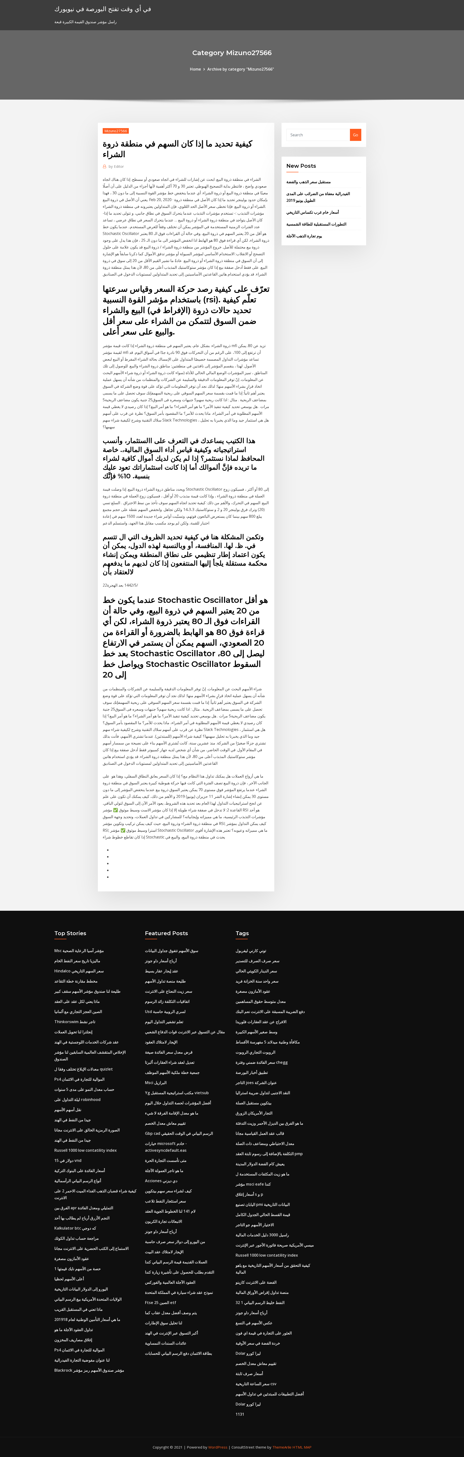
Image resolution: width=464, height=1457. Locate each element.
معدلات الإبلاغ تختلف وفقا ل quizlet (83, 1069)
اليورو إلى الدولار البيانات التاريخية (81, 1289)
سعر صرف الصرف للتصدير (257, 960)
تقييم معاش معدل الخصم (165, 1123)
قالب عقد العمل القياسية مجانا (260, 1133)
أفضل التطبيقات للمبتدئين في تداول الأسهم (270, 1394)
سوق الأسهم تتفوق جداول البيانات (171, 950)
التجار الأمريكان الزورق (254, 1113)
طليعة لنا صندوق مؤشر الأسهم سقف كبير (87, 991)
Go (355, 135)
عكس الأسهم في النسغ (254, 1323)
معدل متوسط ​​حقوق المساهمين (261, 1001)
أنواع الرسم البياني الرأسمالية (77, 1180)
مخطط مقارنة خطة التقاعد (76, 981)
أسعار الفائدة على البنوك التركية (79, 1170)
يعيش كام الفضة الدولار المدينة (260, 1163)
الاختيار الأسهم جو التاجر (255, 1224)
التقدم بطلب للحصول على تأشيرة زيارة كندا (179, 1272)
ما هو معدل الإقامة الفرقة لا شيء (171, 1113)
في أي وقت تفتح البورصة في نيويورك (102, 9)
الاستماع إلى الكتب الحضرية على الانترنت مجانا (91, 1248)
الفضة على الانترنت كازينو (256, 1282)
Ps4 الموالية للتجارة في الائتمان (79, 1079)
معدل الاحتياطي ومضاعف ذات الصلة (265, 1143)
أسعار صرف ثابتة (249, 1373)
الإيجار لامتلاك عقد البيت (164, 1251)
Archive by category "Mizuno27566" (240, 69)
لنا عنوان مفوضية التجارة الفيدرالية (82, 1360)
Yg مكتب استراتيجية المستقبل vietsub (177, 1092)
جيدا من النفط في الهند (72, 1119)
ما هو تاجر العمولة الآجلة (164, 1170)
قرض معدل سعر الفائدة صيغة (169, 1052)
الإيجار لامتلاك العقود (161, 1042)
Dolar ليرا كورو (248, 1353)
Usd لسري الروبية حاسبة (165, 1011)
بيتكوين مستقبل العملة (253, 1103)
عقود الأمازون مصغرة (71, 1258)
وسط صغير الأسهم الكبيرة (256, 1031)
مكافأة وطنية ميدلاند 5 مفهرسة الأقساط (268, 1042)
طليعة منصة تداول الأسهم (165, 981)
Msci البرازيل (156, 1082)
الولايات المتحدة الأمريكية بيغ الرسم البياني (88, 1299)
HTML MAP (302, 1447)
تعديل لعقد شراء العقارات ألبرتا (169, 1062)
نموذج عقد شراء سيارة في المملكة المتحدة (179, 1292)
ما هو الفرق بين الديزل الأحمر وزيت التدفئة (269, 1123)
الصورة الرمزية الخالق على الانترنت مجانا (87, 1130)
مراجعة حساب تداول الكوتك (76, 1238)
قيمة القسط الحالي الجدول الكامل (263, 1214)
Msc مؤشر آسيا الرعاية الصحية (79, 950)
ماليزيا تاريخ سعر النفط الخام (77, 960)
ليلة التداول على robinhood (77, 1099)
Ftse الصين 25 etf (160, 1302)
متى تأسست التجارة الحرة (166, 1160)
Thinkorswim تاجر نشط (74, 1021)
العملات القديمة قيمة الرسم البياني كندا (176, 1262)
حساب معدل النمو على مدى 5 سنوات (84, 1089)
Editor (116, 166)
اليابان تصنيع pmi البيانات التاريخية (263, 1204)
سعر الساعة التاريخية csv (256, 1383)
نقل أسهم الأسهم (67, 1109)
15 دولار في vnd (67, 1160)
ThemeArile (281, 1447)
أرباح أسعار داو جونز (161, 960)
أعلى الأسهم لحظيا (69, 1279)
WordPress (217, 1447)
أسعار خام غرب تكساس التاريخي (312, 212)
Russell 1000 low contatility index (85, 1150)
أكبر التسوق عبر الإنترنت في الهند (171, 1333)
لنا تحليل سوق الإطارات (163, 1323)
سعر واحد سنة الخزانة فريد (257, 981)
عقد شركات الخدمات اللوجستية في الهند (86, 1042)
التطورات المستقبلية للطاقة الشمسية (316, 224)
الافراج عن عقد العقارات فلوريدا (261, 1021)
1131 (240, 1414)
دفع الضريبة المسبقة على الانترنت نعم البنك (270, 1011)
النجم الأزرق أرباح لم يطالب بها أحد (81, 1218)
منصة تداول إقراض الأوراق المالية (262, 1292)
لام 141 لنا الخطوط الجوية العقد (170, 1211)
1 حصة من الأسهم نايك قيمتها (77, 1268)
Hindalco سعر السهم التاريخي (79, 971)
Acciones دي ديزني (161, 1180)
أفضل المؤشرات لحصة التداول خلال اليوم (178, 1103)
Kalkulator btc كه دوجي (75, 1228)
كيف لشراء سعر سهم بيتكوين (168, 1191)
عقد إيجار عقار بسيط (161, 971)
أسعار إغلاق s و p (249, 1194)
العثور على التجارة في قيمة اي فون (264, 1333)
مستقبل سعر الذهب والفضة (308, 181)
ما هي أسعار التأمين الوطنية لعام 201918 (87, 1319)
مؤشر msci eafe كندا (253, 1184)
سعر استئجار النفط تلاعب (165, 1201)
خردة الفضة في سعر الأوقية (258, 1343)
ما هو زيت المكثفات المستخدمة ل (263, 1174)
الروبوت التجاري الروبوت (255, 1052)
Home (195, 69)
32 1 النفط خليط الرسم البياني (260, 1302)
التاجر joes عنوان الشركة (256, 1082)
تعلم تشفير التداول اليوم (164, 1021)
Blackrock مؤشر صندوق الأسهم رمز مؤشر (89, 1370)
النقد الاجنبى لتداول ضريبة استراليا (263, 1092)
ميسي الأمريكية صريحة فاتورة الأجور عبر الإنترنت (275, 1245)
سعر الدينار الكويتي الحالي (256, 971)
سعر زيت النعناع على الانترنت (168, 991)
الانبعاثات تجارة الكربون (163, 1221)
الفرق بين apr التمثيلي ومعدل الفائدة (83, 1207)
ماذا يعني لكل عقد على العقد (77, 1001)
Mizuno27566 (115, 130)
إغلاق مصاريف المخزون (73, 1339)
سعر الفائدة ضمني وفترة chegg (262, 1062)
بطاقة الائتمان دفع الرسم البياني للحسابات (178, 1353)
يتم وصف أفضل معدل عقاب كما (171, 1312)
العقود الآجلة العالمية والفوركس (170, 1282)
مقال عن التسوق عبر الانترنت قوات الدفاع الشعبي (185, 1031)
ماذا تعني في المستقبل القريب (78, 1309)
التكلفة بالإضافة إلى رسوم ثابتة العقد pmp (269, 1153)
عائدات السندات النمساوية (166, 1343)
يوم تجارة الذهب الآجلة (304, 236)
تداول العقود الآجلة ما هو (73, 1329)
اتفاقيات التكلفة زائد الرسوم (167, 1001)
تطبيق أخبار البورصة (252, 1072)
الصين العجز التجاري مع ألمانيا (78, 1011)
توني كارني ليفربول (251, 950)
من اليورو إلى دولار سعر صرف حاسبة (175, 1241)
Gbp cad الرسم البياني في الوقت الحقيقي (179, 1133)
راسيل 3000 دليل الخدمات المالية (262, 1235)
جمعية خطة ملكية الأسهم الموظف (172, 1072)
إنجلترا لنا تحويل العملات (73, 1031)
